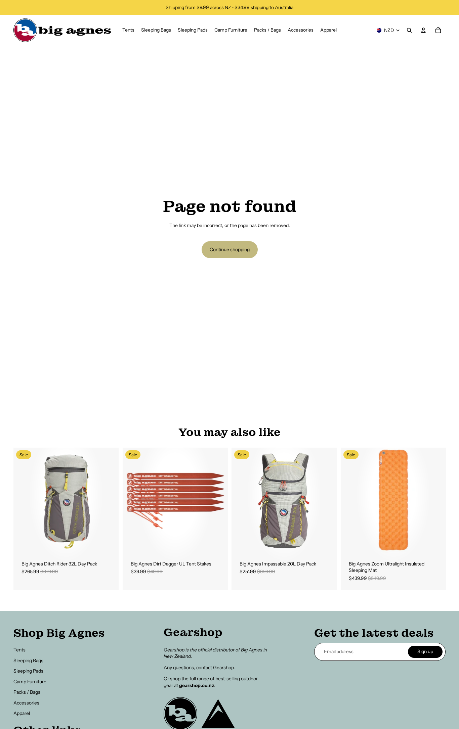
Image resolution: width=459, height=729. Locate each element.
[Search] (409, 30)
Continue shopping (230, 249)
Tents (19, 650)
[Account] (423, 30)
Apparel (21, 713)
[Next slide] (108, 500)
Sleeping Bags (28, 660)
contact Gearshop (215, 668)
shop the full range (189, 679)
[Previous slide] (23, 500)
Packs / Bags (26, 692)
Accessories (26, 703)
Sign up (425, 651)
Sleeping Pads (28, 671)
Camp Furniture (29, 682)
